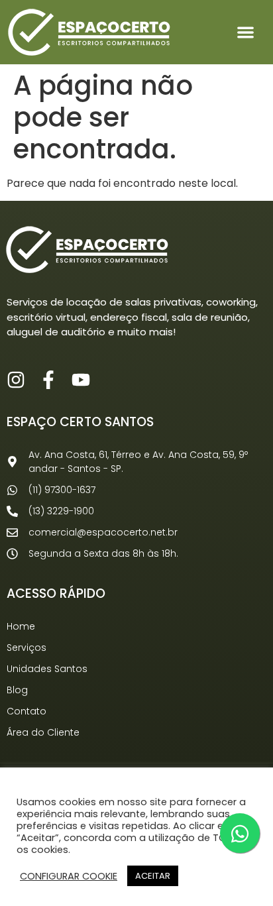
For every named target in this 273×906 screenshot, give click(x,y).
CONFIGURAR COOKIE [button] (68, 876)
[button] (246, 32)
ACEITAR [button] (152, 876)
